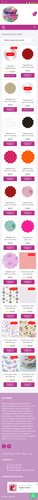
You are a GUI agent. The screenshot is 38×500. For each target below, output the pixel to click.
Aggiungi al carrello (28, 75)
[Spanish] (35, 3)
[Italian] (29, 3)
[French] (26, 3)
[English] (24, 3)
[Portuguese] (32, 3)
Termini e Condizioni (14, 482)
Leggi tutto (10, 75)
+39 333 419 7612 (15, 465)
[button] (33, 495)
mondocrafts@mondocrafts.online (21, 470)
